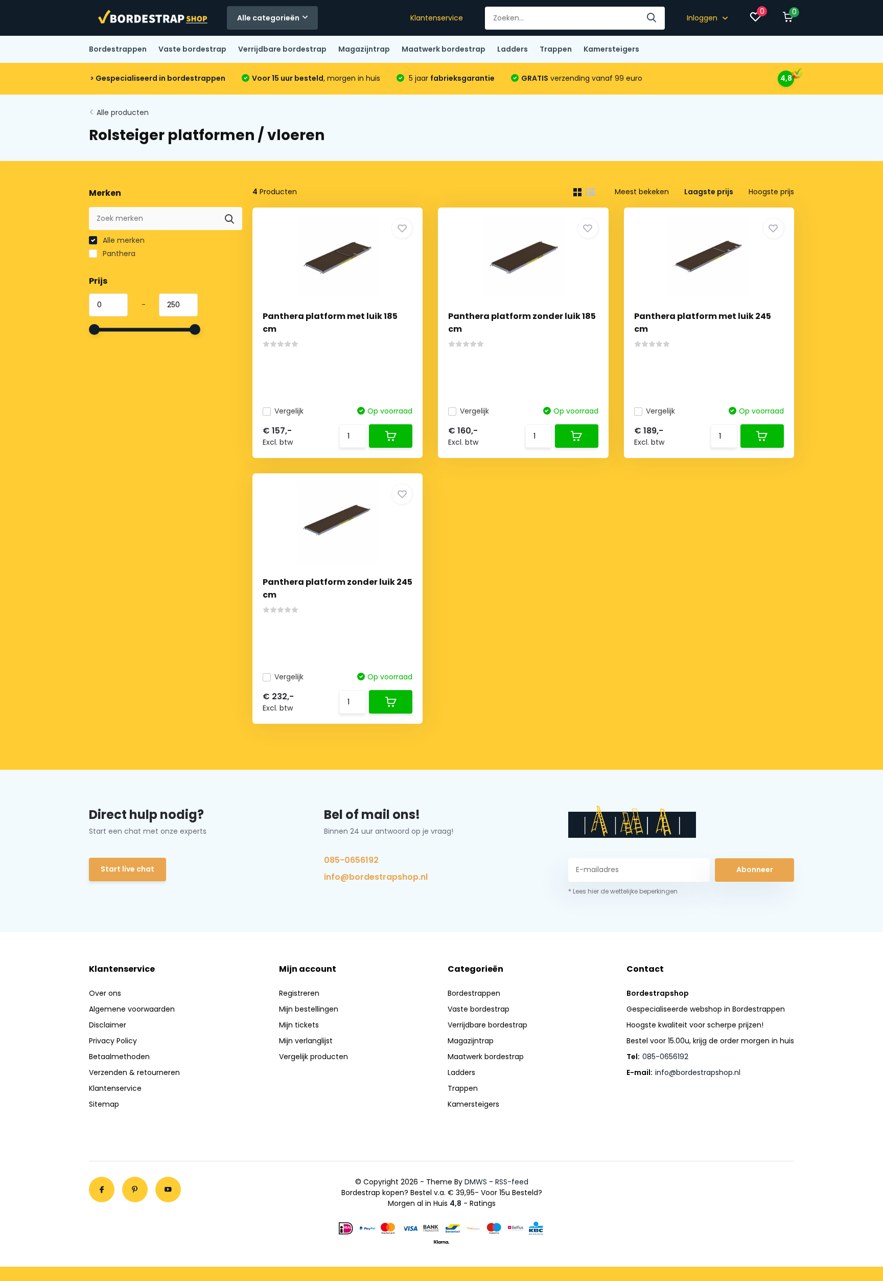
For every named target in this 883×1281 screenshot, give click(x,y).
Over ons (105, 993)
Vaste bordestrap (192, 49)
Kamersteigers (611, 49)
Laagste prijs (708, 192)
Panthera (118, 253)
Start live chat (127, 869)
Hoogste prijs (771, 192)
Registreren (299, 993)
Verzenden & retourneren (134, 1072)
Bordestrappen (118, 49)
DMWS (475, 1182)
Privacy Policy (113, 1041)
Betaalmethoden (119, 1056)
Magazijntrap (364, 49)
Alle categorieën (268, 18)
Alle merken (123, 240)
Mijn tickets (299, 1025)
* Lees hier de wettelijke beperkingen (623, 891)
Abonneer (754, 869)
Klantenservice (436, 18)
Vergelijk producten (313, 1056)
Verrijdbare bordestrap (282, 49)
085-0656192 (351, 860)
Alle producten (123, 112)
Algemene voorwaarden (132, 1009)
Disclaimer (107, 1025)
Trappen (556, 49)
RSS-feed (511, 1182)
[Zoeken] (652, 18)
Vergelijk (289, 411)
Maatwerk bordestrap (443, 49)
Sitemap (104, 1104)
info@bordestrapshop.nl (376, 877)
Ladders (512, 49)
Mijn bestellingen (308, 1009)
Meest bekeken (642, 192)
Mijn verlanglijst (306, 1041)
